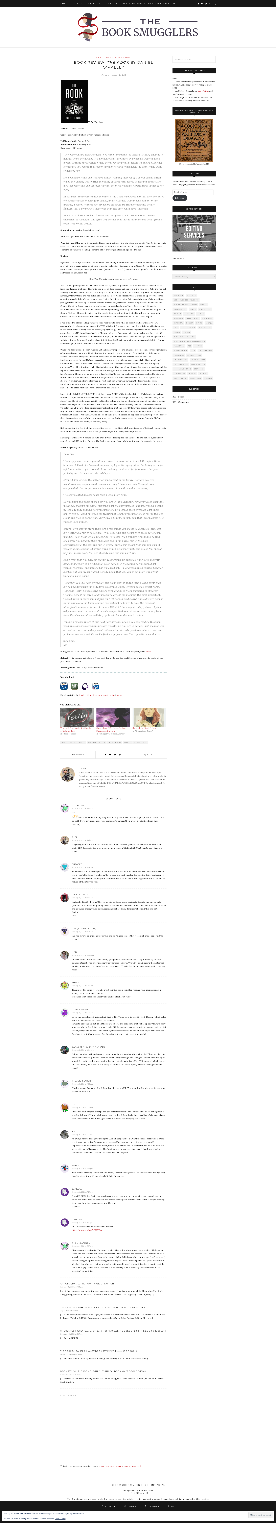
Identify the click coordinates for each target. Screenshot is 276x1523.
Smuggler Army (205, 350)
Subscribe (179, 198)
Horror (189, 323)
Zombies (208, 378)
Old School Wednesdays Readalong (189, 341)
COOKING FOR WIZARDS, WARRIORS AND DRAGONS (148, 4)
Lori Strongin (80, 894)
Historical (178, 323)
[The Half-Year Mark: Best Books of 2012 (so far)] (77, 717)
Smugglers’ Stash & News (145, 728)
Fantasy (201, 314)
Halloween (207, 318)
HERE (148, 651)
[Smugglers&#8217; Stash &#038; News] (149, 717)
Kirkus (199, 323)
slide (193, 350)
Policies (77, 4)
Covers (193, 309)
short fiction (203, 91)
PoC (189, 346)
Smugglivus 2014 (198, 364)
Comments (78, 754)
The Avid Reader (81, 1081)
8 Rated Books (104, 58)
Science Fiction (180, 350)
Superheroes (179, 373)
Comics (204, 304)
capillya (77, 1189)
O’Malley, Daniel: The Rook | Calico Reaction (87, 1284)
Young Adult (195, 378)
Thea (149, 754)
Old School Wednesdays (184, 337)
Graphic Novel (192, 318)
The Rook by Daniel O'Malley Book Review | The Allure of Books (99, 1351)
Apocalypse (178, 295)
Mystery (81, 742)
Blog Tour (191, 295)
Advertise (111, 4)
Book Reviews (123, 58)
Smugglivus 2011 (180, 360)
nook (92, 695)
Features (92, 4)
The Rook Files (114, 742)
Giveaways (178, 318)
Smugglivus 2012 (198, 360)
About (64, 4)
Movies (177, 332)
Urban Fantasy (140, 742)
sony (119, 695)
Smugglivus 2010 (194, 355)
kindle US (84, 695)
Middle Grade (205, 327)
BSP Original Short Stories (185, 304)
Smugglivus (179, 355)
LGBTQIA (209, 323)
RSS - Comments (180, 402)
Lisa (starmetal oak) (84, 928)
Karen (75, 1165)
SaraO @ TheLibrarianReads (88, 1047)
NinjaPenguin (80, 805)
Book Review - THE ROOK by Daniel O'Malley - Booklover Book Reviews (103, 1371)
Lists (176, 327)
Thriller (128, 742)
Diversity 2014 (205, 309)
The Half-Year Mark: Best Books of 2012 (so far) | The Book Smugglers (102, 1307)
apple (106, 695)
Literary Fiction (188, 327)
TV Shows (203, 373)
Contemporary (180, 309)
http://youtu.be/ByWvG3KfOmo (87, 1230)
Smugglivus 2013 (181, 364)
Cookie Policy (60, 1519)
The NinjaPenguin (82, 1243)
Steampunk (199, 369)
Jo (73, 1131)
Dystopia (177, 314)
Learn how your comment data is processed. (120, 1466)
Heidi (75, 952)
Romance (198, 346)
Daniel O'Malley (69, 742)
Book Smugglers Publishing (186, 300)
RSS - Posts (178, 258)
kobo (112, 695)
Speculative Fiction (97, 742)
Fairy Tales (189, 314)
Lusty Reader (80, 1009)
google (98, 695)
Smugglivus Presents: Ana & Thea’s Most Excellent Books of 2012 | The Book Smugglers (113, 1331)
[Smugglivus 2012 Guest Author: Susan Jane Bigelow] (113, 717)
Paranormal (179, 346)
